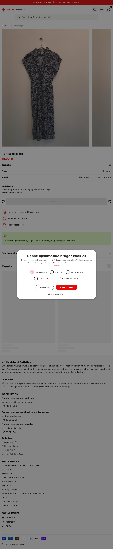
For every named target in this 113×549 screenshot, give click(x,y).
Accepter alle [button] (66, 287)
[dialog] (56, 274)
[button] (56, 294)
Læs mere (56, 265)
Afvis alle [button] (44, 287)
